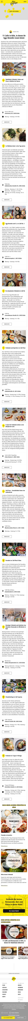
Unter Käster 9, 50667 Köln (12, 457)
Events (4, 994)
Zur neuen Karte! (14, 911)
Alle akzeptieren (8, 1017)
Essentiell (5, 1012)
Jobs (19, 1001)
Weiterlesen (4, 846)
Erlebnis (4, 992)
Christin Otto (16, 31)
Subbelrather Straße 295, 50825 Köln (15, 186)
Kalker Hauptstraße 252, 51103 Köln (15, 662)
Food (3, 985)
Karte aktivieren (14, 11)
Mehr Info (6, 122)
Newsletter (20, 999)
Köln (19, 992)
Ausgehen (4, 990)
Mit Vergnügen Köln (14, 3)
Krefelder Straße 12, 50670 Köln (13, 787)
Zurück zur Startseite (14, 973)
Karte (3, 996)
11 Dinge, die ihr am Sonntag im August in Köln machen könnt (7, 957)
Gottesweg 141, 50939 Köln (12, 113)
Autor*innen (20, 997)
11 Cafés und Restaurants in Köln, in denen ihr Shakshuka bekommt (14, 942)
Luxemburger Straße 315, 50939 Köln (15, 315)
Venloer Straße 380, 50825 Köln (13, 721)
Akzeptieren (20, 1017)
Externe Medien (15, 1012)
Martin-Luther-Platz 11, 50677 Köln (14, 528)
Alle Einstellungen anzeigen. (14, 1015)
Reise (19, 994)
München (20, 990)
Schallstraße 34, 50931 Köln (12, 591)
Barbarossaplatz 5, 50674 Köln (13, 258)
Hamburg (20, 987)
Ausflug (4, 987)
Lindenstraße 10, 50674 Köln (13, 391)
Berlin (19, 985)
